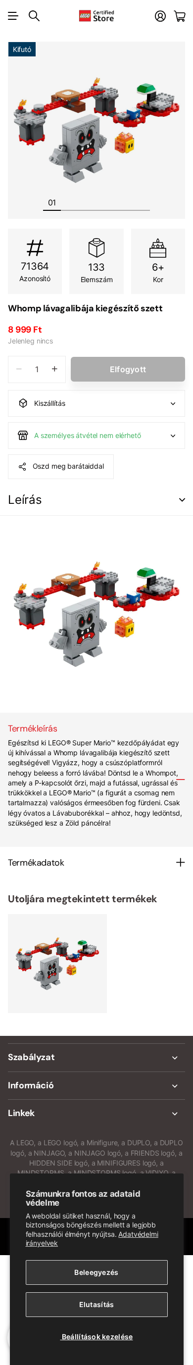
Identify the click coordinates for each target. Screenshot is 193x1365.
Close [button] (96, 1057)
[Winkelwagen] (179, 16)
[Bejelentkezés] (160, 16)
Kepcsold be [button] (182, 500)
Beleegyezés (96, 1272)
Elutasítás (96, 1304)
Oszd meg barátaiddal (68, 466)
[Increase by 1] (55, 369)
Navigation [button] (13, 16)
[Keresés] (34, 16)
